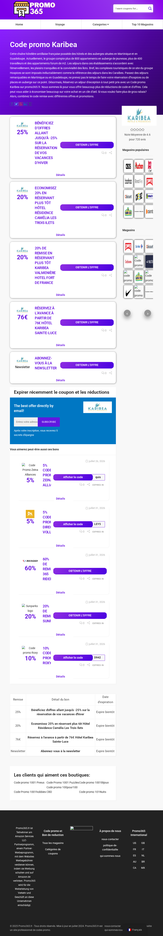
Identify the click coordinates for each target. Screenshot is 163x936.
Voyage (60, 24)
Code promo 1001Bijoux (94, 782)
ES (134, 855)
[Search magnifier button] (150, 7)
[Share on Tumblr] (30, 104)
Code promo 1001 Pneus (29, 782)
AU (134, 861)
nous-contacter (110, 839)
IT (143, 849)
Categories (100, 24)
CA (134, 867)
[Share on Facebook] (12, 104)
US (134, 842)
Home (19, 24)
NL (143, 855)
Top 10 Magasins (142, 24)
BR (143, 861)
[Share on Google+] (21, 104)
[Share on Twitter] (16, 104)
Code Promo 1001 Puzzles (63, 782)
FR (134, 849)
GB (143, 842)
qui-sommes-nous (110, 855)
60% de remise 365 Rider (49, 569)
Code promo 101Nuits (92, 791)
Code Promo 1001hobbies (30, 791)
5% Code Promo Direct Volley (49, 522)
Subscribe (49, 421)
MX (143, 867)
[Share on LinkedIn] (25, 104)
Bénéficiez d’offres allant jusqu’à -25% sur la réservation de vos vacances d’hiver (46, 143)
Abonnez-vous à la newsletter (46, 363)
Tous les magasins (53, 842)
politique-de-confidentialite (110, 847)
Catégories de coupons (53, 851)
